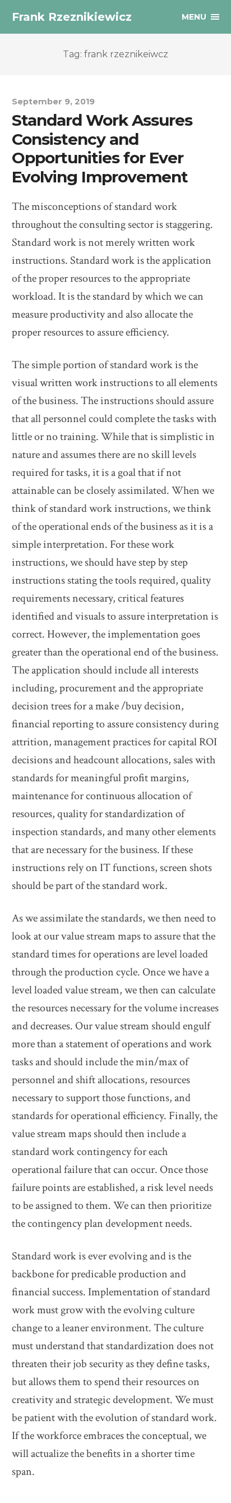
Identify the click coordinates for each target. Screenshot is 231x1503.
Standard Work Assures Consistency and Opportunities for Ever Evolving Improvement (102, 148)
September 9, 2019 (53, 102)
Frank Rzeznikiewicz (72, 17)
